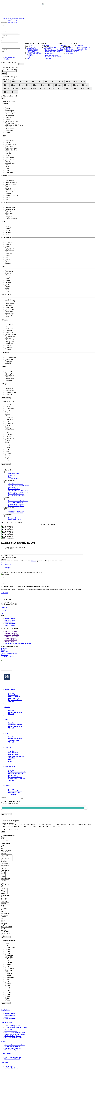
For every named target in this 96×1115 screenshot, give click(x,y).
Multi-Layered (10, 190)
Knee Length (10, 309)
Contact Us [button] (8, 785)
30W (43, 89)
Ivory (8, 447)
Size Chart (4, 562)
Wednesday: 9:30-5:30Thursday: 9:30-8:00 (11, 635)
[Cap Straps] (5, 930)
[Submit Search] (3, 51)
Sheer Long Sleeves (12, 377)
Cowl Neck (9, 325)
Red (7, 442)
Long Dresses (10, 152)
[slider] (85, 808)
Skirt (7, 165)
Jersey (8, 277)
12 (62, 82)
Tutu (7, 170)
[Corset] (6, 860)
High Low (9, 188)
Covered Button (11, 207)
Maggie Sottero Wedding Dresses (18, 492)
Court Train (9, 305)
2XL (15, 92)
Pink (7, 433)
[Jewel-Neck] (5, 910)
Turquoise (9, 416)
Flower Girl (9, 119)
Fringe (8, 255)
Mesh (8, 280)
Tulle (7, 292)
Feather (8, 252)
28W (34, 89)
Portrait (8, 338)
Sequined (9, 286)
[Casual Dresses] (8, 842)
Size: (2, 555)
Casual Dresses (10, 112)
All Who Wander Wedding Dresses (18, 485)
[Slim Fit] (5, 918)
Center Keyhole (11, 184)
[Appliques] (5, 880)
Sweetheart (9, 347)
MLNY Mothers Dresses (15, 502)
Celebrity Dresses (11, 182)
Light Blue (9, 418)
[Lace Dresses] (6, 852)
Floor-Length (10, 307)
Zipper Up (9, 217)
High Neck (9, 328)
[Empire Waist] (5, 915)
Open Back (9, 192)
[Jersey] (4, 893)
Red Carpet (9, 130)
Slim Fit (8, 363)
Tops (7, 168)
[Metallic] (3, 873)
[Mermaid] (5, 917)
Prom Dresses (10, 127)
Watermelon (10, 438)
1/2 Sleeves (9, 371)
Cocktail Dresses (11, 114)
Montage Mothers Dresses (16, 504)
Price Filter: (7, 69)
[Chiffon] (4, 890)
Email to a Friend (6, 564)
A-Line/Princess (11, 357)
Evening (8, 117)
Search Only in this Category (11, 67)
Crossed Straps (10, 209)
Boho (8, 142)
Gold (7, 451)
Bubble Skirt (10, 180)
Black (8, 455)
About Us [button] (7, 747)
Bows (8, 246)
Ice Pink (8, 431)
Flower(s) (9, 254)
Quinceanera (10, 129)
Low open (9, 213)
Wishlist (3, 650)
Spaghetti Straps (11, 392)
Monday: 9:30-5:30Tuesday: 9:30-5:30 (10, 632)
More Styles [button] (4, 1062)
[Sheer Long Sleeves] (6, 926)
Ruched (8, 197)
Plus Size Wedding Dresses (16, 506)
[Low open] (6, 868)
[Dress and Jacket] (6, 850)
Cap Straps (9, 389)
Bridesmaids (10, 110)
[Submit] (3, 37)
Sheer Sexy (9, 161)
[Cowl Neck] (5, 905)
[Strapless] (5, 935)
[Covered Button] (6, 863)
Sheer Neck (9, 343)
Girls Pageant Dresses (12, 121)
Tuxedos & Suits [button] (9, 766)
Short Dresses (10, 163)
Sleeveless (9, 380)
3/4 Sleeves (9, 373)
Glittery (8, 227)
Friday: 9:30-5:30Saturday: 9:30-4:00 (10, 639)
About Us (4, 648)
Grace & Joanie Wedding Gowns (18, 490)
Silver (8, 459)
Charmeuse (9, 271)
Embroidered (10, 250)
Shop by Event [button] (5, 1010)
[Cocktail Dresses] (8, 843)
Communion (10, 115)
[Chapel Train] (5, 900)
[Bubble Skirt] (6, 855)
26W (25, 89)
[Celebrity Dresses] (6, 857)
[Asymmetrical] (5, 898)
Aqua (8, 414)
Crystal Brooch (10, 248)
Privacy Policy (5, 651)
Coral (8, 446)
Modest (8, 153)
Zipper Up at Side (11, 218)
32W (52, 89)
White (8, 461)
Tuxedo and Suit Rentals (15, 513)
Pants (8, 155)
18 (84, 82)
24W (16, 89)
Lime (8, 412)
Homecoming (10, 123)
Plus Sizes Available (12, 195)
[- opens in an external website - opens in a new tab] (48, 14)
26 (29, 85)
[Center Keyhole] (6, 858)
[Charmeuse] (4, 888)
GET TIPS (4, 593)
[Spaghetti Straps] (5, 933)
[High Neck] (5, 908)
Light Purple (10, 429)
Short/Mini (9, 311)
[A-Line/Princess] (5, 913)
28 (36, 85)
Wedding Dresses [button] (9, 689)
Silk (7, 288)
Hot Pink (9, 434)
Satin (7, 284)
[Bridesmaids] (8, 840)
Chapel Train (10, 304)
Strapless (9, 345)
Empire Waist (10, 359)
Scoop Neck (10, 342)
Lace (7, 257)
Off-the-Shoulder (11, 334)
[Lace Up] (6, 867)
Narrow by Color (9, 401)
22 (14, 85)
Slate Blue (9, 419)
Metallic (8, 229)
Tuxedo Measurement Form (9, 653)
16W (68, 85)
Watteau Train (10, 317)
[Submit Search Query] (22, 798)
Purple (8, 425)
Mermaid (9, 361)
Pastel (8, 234)
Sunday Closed (9, 641)
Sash (7, 261)
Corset (8, 186)
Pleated (8, 193)
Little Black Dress (11, 148)
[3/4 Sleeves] (6, 923)
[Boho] (6, 848)
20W (85, 85)
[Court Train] (5, 901)
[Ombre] (3, 877)
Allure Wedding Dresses (15, 484)
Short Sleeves (10, 379)
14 (69, 82)
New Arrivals (12, 518)
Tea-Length (9, 315)
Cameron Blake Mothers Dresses (18, 501)
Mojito (8, 406)
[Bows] (5, 883)
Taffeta (8, 290)
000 (7, 82)
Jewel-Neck (9, 330)
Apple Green (10, 408)
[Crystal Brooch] (5, 885)
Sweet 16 (9, 132)
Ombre (8, 232)
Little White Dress (11, 150)
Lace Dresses (10, 146)
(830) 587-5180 (12, 20)
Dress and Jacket (11, 144)
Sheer (8, 215)
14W (59, 85)
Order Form (4, 655)
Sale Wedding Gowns (14, 519)
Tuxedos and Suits (13, 478)
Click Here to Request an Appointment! (12, 19)
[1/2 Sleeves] (6, 922)
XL (7, 92)
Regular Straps (10, 390)
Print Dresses (10, 157)
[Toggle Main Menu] (1, 40)
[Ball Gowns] (6, 847)
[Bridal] (8, 839)
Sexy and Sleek (11, 159)
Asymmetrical (10, 302)
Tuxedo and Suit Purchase (16, 511)
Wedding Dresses (13, 473)
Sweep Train (10, 313)
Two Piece (9, 172)
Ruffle (8, 259)
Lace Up (9, 211)
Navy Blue (9, 423)
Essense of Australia (14, 489)
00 (15, 82)
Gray (7, 457)
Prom (9, 477)
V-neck (8, 349)
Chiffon (8, 273)
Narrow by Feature (9, 101)
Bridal (8, 108)
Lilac (7, 427)
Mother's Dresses (9, 625)
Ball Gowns (10, 140)
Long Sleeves (10, 375)
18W (77, 85)
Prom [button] (6, 733)
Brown (8, 453)
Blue (7, 421)
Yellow (8, 404)
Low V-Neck (10, 332)
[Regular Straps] (5, 932)
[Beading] (5, 882)
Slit (7, 199)
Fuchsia (8, 436)
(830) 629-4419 (12, 22)
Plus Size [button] (7, 707)
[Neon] (3, 875)
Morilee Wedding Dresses (16, 494)
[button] (29, 43)
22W (7, 89)
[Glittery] (3, 872)
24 (21, 85)
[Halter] (5, 907)
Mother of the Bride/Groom (14, 125)
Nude (8, 449)
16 (76, 82)
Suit (7, 167)
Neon (8, 230)
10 (54, 82)
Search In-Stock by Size (11, 77)
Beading (8, 244)
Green (8, 410)
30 (44, 85)
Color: (3, 557)
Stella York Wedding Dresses (16, 495)
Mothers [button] (7, 719)
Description (7, 567)
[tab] (49, 474)
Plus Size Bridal (9, 620)
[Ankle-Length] (5, 897)
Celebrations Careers (7, 656)
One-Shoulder (10, 336)
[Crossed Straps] (6, 865)
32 (51, 85)
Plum (8, 440)
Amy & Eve (11, 487)
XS (69, 89)
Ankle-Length (10, 300)
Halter (8, 327)
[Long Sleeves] (6, 925)
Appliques (9, 242)
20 (7, 85)
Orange (8, 444)
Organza (8, 282)
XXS (61, 89)
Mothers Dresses (13, 475)
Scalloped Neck (11, 340)
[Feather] (4, 892)
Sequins (8, 263)
